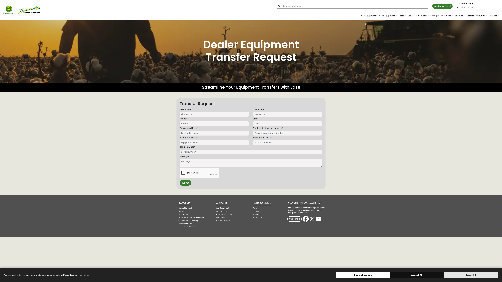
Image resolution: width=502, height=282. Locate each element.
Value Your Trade (223, 220)
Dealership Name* (189, 128)
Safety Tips (257, 217)
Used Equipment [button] (387, 15)
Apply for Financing (224, 214)
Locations (459, 15)
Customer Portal (442, 6)
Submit (185, 182)
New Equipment (368, 15)
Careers (470, 15)
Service (256, 211)
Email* (256, 118)
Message (184, 156)
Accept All (416, 275)
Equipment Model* (262, 137)
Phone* (183, 118)
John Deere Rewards (187, 227)
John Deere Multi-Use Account (191, 217)
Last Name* (259, 109)
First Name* (186, 109)
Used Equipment (223, 211)
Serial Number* (187, 146)
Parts (255, 208)
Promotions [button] (423, 15)
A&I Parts (257, 214)
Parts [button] (401, 15)
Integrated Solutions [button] (442, 15)
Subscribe (294, 218)
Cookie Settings (363, 275)
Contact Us (183, 214)
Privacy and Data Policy (188, 220)
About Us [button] (480, 15)
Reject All (471, 275)
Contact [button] (493, 15)
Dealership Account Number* (268, 128)
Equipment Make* (189, 137)
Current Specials (185, 208)
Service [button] (411, 15)
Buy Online (220, 217)
